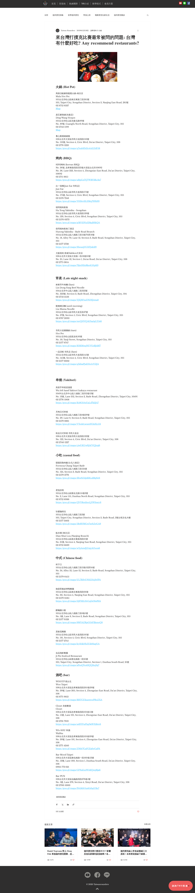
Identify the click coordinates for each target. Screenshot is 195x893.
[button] (148, 15)
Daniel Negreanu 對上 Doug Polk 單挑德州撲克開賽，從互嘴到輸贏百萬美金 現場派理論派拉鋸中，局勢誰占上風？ (60, 852)
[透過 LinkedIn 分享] (68, 804)
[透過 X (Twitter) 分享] (62, 804)
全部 (46, 15)
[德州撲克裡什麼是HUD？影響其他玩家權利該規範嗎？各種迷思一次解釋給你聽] (97, 837)
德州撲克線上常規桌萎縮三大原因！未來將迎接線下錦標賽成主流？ (134, 852)
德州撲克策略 (58, 15)
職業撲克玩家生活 (102, 15)
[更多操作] (138, 30)
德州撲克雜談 (119, 15)
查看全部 (147, 824)
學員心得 (87, 15)
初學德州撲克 (73, 15)
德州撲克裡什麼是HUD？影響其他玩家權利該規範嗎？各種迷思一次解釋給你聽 (97, 852)
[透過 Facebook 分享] (57, 804)
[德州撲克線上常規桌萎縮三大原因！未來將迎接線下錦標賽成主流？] (134, 837)
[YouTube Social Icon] (180, 3)
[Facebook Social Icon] (188, 3)
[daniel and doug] (61, 837)
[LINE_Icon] (184, 3)
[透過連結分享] (73, 804)
